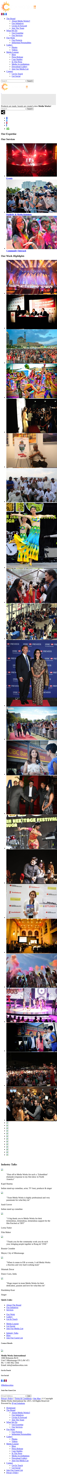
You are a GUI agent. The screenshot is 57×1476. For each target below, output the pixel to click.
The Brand (10, 18)
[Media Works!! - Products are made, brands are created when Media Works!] (1, 1348)
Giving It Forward (19, 26)
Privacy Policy (7, 1398)
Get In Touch (17, 74)
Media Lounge (12, 52)
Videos (14, 50)
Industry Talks (12, 1333)
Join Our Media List (20, 69)
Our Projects (17, 40)
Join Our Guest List (14, 1338)
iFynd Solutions (18, 1403)
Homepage (11, 1408)
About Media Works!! (21, 21)
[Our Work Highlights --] (7, 1123)
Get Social (16, 76)
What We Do (11, 30)
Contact (9, 71)
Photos (14, 47)
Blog (14, 54)
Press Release (17, 57)
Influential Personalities (21, 42)
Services (9, 1310)
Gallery (9, 45)
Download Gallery (19, 66)
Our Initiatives (18, 23)
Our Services (17, 35)
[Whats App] (7, 129)
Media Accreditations (20, 64)
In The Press (17, 62)
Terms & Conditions (23, 1398)
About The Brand (13, 1305)
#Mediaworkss (7, 1385)
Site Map (37, 1398)
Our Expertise (17, 33)
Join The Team (18, 28)
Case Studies (17, 59)
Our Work (10, 38)
